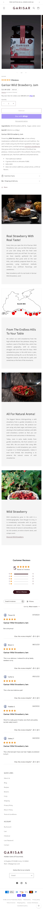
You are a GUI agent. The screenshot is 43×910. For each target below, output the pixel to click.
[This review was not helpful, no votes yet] (37, 636)
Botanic (6, 792)
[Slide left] (17, 72)
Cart (5, 831)
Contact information (32, 902)
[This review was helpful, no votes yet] (33, 636)
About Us (7, 778)
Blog (5, 783)
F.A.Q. (6, 796)
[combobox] (32, 607)
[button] (4, 8)
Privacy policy (36, 899)
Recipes (6, 787)
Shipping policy (21, 902)
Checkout (7, 836)
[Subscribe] (31, 875)
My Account (7, 827)
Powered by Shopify (16, 899)
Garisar (9, 899)
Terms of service (11, 902)
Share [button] (6, 187)
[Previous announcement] (4, 2)
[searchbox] (12, 601)
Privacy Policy (8, 805)
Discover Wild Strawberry (15, 537)
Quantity (4, 99)
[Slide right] (26, 72)
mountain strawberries (32, 146)
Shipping (4, 92)
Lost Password (8, 840)
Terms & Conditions (10, 814)
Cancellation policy (22, 905)
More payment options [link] (21, 121)
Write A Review (21, 592)
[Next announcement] (39, 2)
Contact (6, 845)
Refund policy (27, 899)
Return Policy (8, 810)
